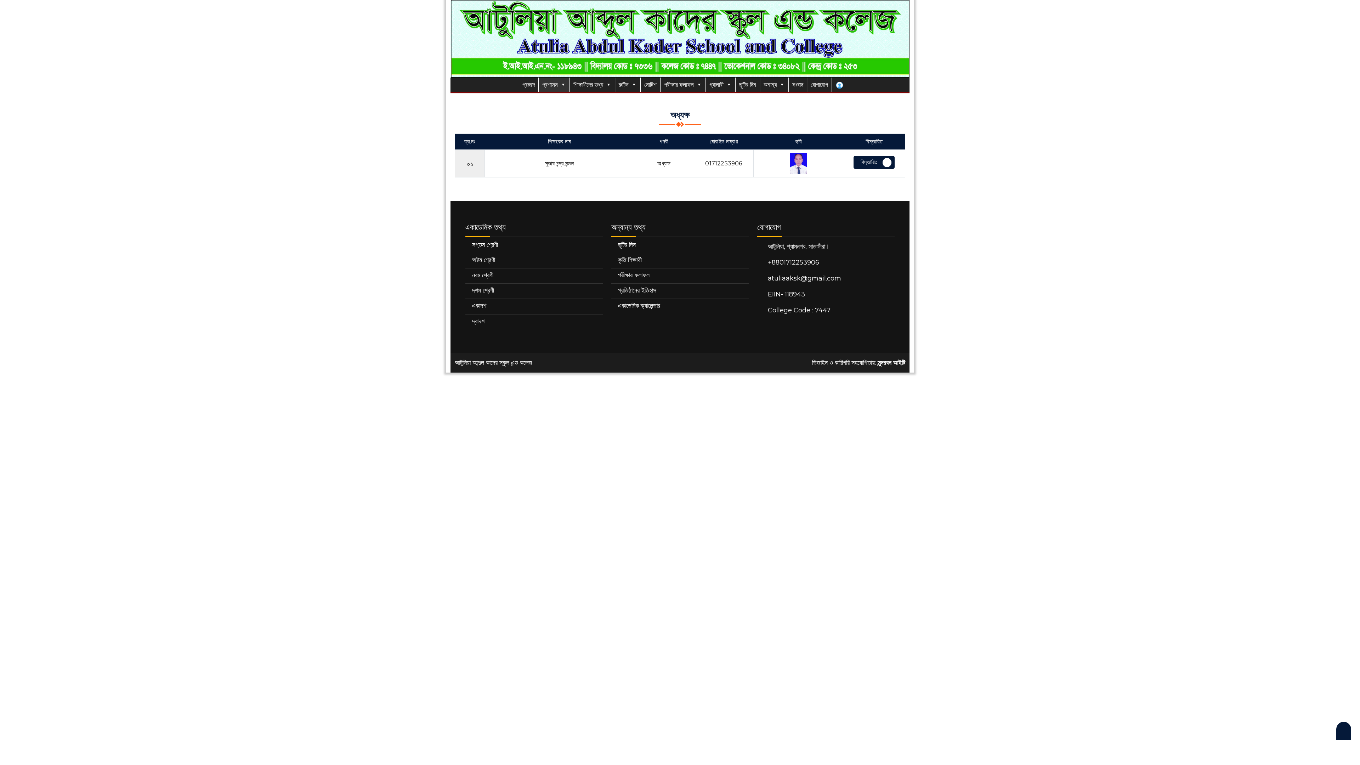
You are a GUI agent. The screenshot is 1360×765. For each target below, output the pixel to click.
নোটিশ (650, 84)
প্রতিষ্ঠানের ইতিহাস (637, 290)
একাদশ (479, 306)
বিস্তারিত (869, 162)
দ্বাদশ (478, 321)
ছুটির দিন (747, 84)
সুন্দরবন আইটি (891, 363)
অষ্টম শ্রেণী (483, 260)
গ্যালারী (716, 84)
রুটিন (624, 84)
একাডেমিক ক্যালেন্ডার (639, 306)
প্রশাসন (550, 84)
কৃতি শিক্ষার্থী (630, 260)
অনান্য (770, 84)
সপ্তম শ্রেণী (485, 245)
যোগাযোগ (819, 84)
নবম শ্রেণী (482, 275)
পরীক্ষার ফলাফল (679, 84)
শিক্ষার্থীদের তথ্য (588, 84)
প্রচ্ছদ (528, 84)
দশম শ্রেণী (483, 290)
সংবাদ (797, 84)
